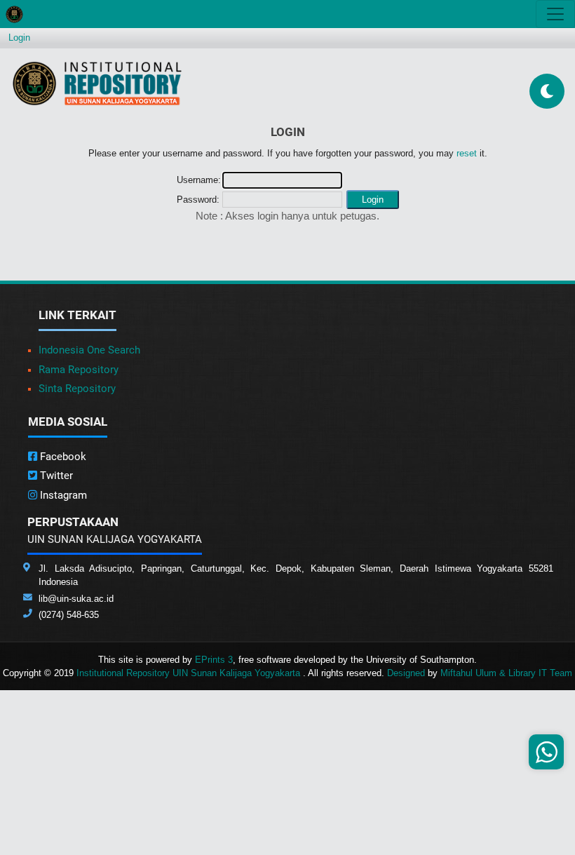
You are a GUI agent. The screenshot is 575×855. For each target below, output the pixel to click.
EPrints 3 (214, 659)
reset (466, 153)
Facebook (61, 456)
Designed (406, 673)
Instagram (62, 495)
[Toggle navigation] (555, 14)
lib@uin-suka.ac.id (76, 598)
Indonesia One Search (89, 350)
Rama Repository (79, 369)
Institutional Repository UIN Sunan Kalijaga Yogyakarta (189, 673)
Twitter (55, 475)
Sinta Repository (77, 388)
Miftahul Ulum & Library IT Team (506, 673)
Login (19, 37)
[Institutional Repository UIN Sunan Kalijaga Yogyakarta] (97, 83)
